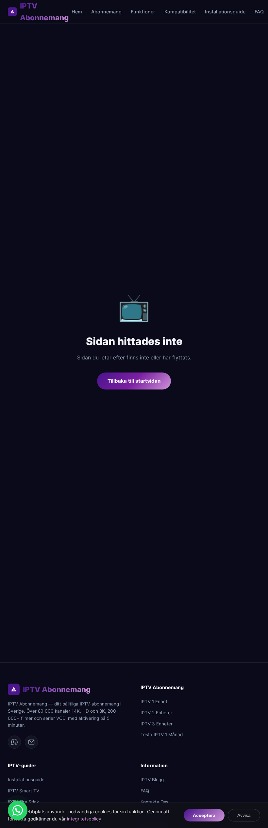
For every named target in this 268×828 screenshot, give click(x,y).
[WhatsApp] (14, 742)
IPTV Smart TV (23, 790)
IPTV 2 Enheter (156, 712)
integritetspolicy (84, 818)
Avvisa (244, 815)
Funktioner (143, 11)
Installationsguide (225, 11)
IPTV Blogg (152, 779)
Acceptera (204, 815)
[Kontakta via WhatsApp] (17, 810)
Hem (77, 11)
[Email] (31, 742)
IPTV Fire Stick (23, 801)
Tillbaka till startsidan (134, 381)
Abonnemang (106, 11)
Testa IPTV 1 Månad (162, 734)
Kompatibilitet (180, 11)
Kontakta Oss (154, 801)
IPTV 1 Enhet (154, 701)
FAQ (259, 11)
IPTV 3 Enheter (157, 723)
